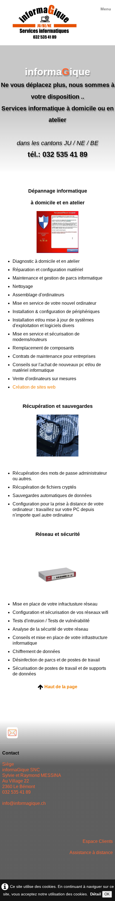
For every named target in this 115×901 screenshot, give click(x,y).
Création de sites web (34, 387)
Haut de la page (60, 686)
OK (107, 894)
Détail (95, 894)
